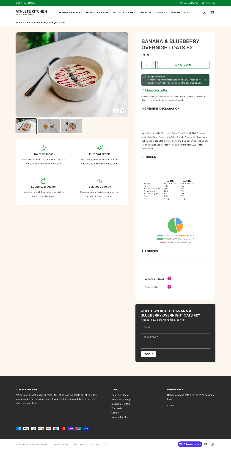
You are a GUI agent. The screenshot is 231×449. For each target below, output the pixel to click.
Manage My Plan (191, 3)
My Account (210, 3)
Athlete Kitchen (29, 444)
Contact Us (173, 405)
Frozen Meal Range (121, 399)
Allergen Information (156, 90)
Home (21, 22)
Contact (160, 12)
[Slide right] (121, 110)
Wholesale (116, 408)
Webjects (46, 444)
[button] (70, 12)
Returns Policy (86, 444)
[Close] (206, 80)
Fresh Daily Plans (69, 12)
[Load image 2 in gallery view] (49, 126)
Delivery (56, 444)
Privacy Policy (100, 444)
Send (147, 354)
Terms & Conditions (69, 444)
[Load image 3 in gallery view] (71, 126)
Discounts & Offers (120, 403)
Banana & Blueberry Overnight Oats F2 (46, 22)
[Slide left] (115, 110)
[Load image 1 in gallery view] (26, 126)
